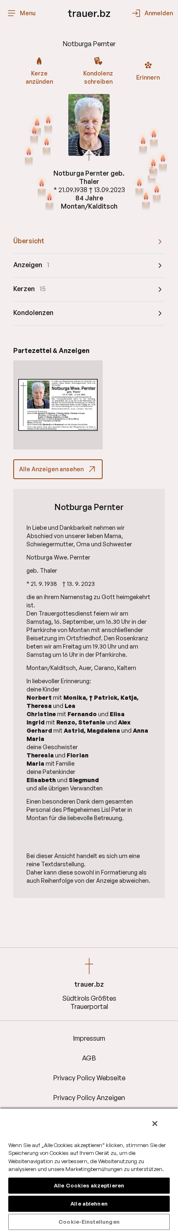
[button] (58, 404)
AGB (89, 1058)
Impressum (89, 1038)
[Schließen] (155, 1123)
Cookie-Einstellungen (89, 1221)
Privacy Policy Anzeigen (89, 1097)
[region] (89, 1169)
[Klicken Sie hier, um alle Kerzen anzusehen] (46, 146)
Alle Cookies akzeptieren (89, 1185)
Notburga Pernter (89, 507)
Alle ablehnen (89, 1203)
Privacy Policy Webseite (89, 1078)
